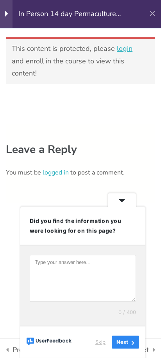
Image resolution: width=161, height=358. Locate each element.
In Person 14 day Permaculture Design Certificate (67, 14)
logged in (56, 172)
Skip (100, 342)
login (124, 48)
